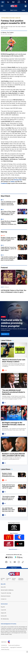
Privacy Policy (14, 579)
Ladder (23, 10)
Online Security (5, 649)
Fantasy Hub (18, 179)
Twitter (12, 181)
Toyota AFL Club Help (6, 593)
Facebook (4, 183)
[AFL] (2, 2)
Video (4, 10)
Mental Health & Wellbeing (7, 590)
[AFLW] (8, 2)
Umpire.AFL (3, 612)
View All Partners (13, 549)
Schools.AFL (4, 615)
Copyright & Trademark (16, 647)
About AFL (3, 587)
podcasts (7, 287)
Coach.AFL (3, 609)
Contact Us (3, 599)
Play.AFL (3, 606)
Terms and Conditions (14, 645)
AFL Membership (5, 618)
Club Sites (19, 2)
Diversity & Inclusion (5, 596)
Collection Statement (20, 579)
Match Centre (13, 10)
